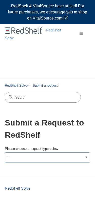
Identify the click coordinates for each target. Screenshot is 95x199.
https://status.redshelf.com (58, 72)
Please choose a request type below (31, 149)
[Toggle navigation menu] (81, 33)
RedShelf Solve (16, 85)
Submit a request (45, 85)
